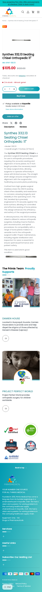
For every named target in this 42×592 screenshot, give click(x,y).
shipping (22, 76)
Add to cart (29, 89)
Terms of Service (24, 586)
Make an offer (12, 117)
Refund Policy (21, 584)
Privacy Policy (7, 584)
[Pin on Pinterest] (20, 123)
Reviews (23, 127)
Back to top (20, 468)
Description (9, 127)
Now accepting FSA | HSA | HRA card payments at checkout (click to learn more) (21, 3)
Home (4, 20)
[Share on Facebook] (16, 123)
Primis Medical (12, 580)
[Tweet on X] (11, 123)
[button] (33, 12)
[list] (21, 39)
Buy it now (21, 96)
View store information (14, 109)
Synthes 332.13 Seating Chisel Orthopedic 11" (23, 20)
